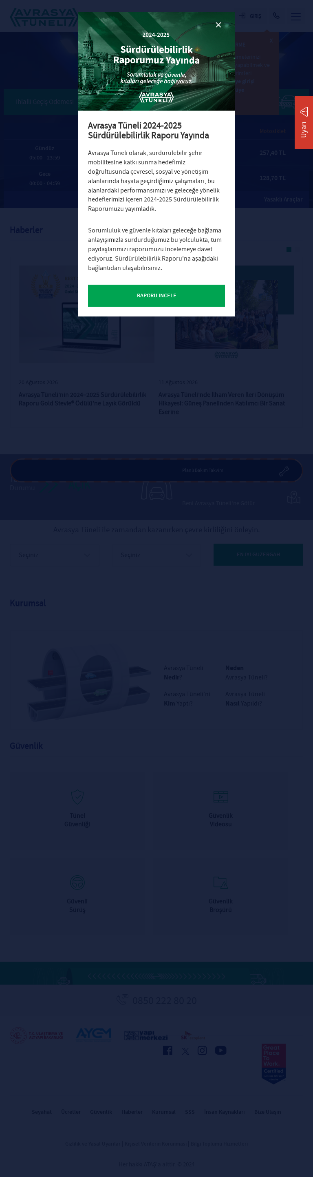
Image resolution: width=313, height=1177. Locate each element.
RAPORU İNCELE (156, 295)
